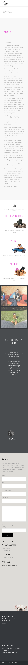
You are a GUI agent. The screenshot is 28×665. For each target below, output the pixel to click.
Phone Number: (7, 490)
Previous (5, 353)
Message (5, 505)
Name (4, 475)
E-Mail (4, 483)
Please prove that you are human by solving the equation (12, 526)
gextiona (9, 662)
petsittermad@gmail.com (9, 565)
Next (22, 353)
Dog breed (5, 497)
